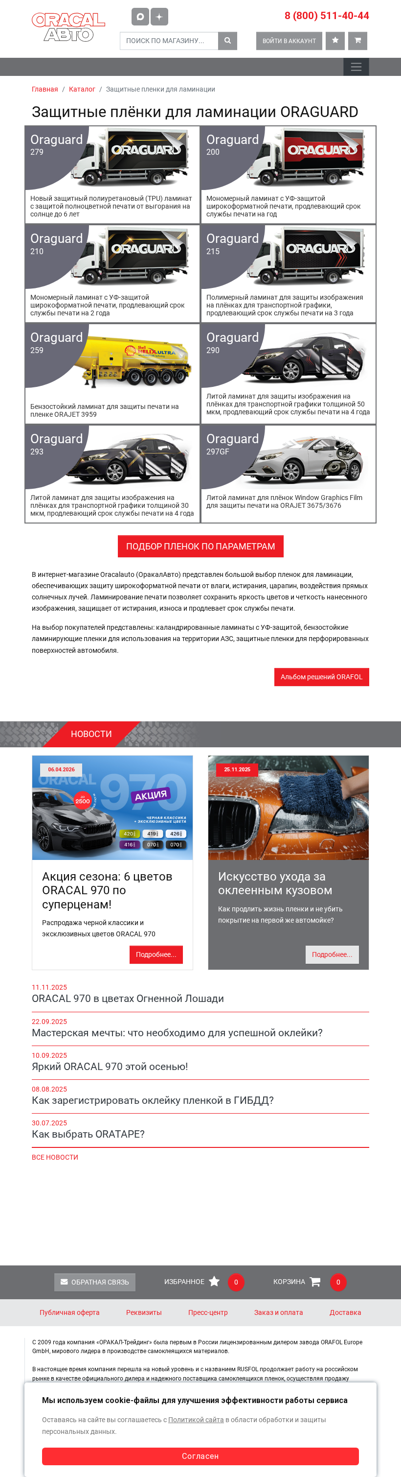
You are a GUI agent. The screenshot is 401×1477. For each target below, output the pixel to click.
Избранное (201, 1282)
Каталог (82, 89)
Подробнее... (156, 955)
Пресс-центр (208, 1313)
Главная (45, 89)
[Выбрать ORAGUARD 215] (288, 273)
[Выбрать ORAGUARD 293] (112, 474)
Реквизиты (144, 1313)
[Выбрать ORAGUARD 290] (288, 374)
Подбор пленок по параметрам (200, 546)
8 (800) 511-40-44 (327, 16)
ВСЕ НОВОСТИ (55, 1157)
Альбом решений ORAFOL (322, 677)
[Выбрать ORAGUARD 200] (288, 174)
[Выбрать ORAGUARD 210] (112, 273)
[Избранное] (335, 41)
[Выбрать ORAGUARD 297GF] (288, 474)
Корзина (306, 1282)
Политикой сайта (196, 1420)
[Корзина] (357, 41)
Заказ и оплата (278, 1313)
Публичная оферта (70, 1313)
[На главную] (68, 27)
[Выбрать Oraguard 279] (112, 174)
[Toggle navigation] (356, 67)
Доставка (345, 1313)
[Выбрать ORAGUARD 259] (112, 374)
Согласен (200, 1456)
